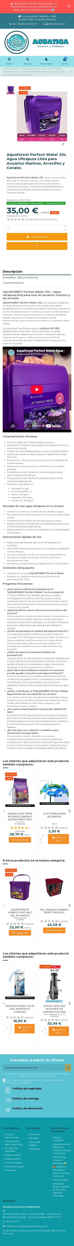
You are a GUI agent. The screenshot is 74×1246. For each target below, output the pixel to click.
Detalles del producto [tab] (20, 277)
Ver (20, 840)
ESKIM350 (54, 1016)
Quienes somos (12, 1158)
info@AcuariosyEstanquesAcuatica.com (27, 1226)
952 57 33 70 (12, 1221)
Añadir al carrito (39, 236)
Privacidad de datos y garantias (14, 1142)
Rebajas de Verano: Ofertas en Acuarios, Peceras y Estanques (61, 1189)
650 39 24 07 (56, 23)
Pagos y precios (13, 1155)
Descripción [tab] (12, 271)
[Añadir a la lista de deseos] (37, 246)
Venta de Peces (60, 1179)
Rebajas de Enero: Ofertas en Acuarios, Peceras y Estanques (62, 1148)
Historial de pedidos (34, 1143)
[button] (4, 811)
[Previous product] (70, 71)
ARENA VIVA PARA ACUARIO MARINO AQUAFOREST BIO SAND (20, 818)
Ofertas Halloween (58, 1139)
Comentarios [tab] (13, 283)
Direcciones (34, 1148)
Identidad (33, 1138)
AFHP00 (20, 920)
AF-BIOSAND (20, 824)
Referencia (12, 200)
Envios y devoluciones (11, 1136)
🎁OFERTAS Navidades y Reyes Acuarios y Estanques (61, 1171)
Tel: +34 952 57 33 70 (24, 23)
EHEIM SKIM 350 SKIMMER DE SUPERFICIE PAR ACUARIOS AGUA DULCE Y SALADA (54, 1011)
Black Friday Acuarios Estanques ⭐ (60, 1160)
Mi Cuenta (34, 1134)
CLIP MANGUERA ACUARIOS (54, 815)
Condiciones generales (11, 1149)
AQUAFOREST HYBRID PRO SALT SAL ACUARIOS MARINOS (20, 914)
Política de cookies (14, 1166)
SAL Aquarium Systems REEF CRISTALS (54, 911)
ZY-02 (54, 824)
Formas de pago (13, 1162)
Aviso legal (10, 1170)
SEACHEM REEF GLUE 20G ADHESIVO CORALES (19, 1008)
